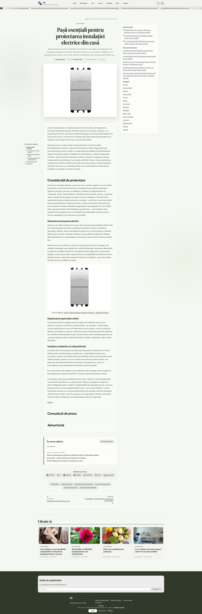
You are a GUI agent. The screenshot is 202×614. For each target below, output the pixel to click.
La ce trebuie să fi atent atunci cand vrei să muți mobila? (148, 550)
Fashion (125, 130)
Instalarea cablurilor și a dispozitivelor (34, 158)
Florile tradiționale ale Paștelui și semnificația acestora (65, 461)
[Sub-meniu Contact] (129, 3)
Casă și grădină (128, 117)
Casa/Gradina (80, 23)
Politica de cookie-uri (116, 600)
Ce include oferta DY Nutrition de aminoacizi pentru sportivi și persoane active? (139, 43)
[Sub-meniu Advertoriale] (88, 3)
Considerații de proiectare (30, 147)
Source (50, 402)
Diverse (125, 85)
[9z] (40, 3)
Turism (125, 98)
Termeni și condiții (127, 600)
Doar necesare (101, 610)
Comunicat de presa (31, 161)
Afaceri (125, 91)
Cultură (125, 126)
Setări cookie (98, 602)
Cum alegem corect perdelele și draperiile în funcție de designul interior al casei (53, 551)
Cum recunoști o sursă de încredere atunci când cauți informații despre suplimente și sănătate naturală (68, 8)
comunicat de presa (66, 484)
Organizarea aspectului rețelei (34, 155)
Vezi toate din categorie (107, 441)
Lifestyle (126, 120)
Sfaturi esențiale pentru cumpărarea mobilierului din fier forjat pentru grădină (73, 455)
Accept (93, 610)
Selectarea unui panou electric (33, 151)
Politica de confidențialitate (102, 600)
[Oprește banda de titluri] (200, 8)
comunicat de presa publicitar (88, 487)
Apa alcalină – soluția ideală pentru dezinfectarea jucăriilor (66, 458)
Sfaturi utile (127, 114)
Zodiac (125, 101)
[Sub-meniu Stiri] (95, 3)
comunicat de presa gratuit (102, 484)
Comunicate (127, 94)
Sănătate (126, 110)
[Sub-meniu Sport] (120, 3)
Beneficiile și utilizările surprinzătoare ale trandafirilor (82, 551)
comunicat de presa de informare (84, 484)
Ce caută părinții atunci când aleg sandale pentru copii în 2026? (138, 37)
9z (44, 2)
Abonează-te (156, 589)
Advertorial (29, 163)
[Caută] (158, 3)
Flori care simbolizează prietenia (113, 550)
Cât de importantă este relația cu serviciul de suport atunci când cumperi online (22, 8)
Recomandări (127, 88)
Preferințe (110, 610)
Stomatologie (127, 123)
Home (86, 18)
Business (126, 107)
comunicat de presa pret (70, 487)
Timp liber (126, 104)
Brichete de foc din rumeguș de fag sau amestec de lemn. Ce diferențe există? (137, 31)
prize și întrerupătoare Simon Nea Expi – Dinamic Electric (86, 312)
